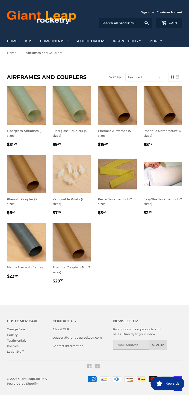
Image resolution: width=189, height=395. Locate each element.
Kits (28, 41)
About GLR (61, 329)
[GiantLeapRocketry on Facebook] (89, 367)
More (154, 41)
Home (12, 41)
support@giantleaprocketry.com (77, 337)
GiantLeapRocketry (32, 378)
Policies (13, 346)
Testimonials (17, 340)
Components (52, 41)
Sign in (145, 12)
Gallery (12, 335)
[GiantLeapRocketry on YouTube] (97, 367)
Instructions (126, 41)
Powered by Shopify (22, 383)
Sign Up (158, 345)
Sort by (115, 77)
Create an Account (169, 12)
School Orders (90, 41)
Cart (172, 23)
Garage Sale (16, 329)
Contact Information (68, 346)
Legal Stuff (15, 351)
